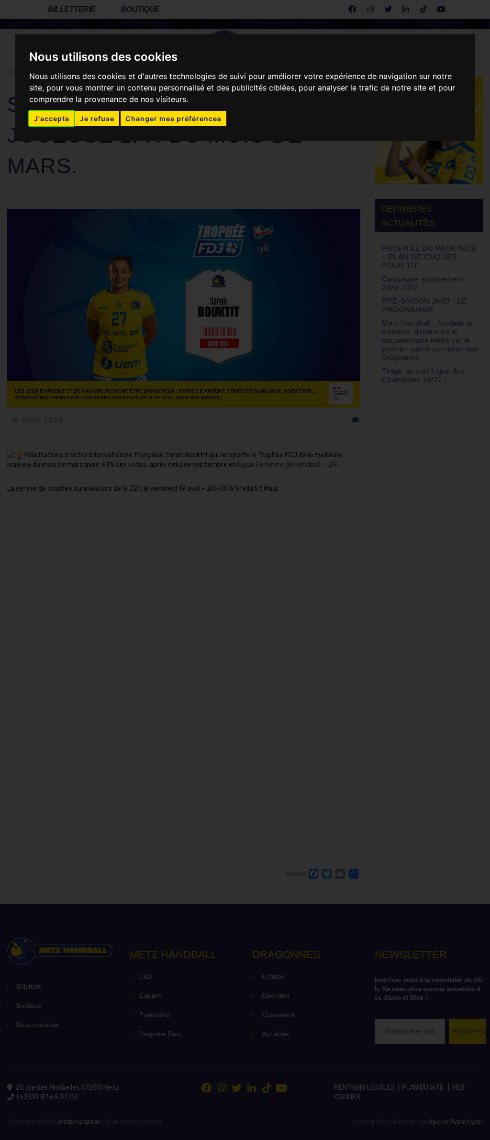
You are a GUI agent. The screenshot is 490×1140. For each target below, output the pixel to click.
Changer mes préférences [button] (173, 118)
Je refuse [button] (97, 118)
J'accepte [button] (51, 118)
